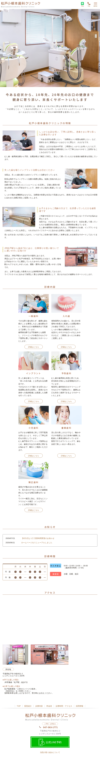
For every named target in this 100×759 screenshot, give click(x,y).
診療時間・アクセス (64, 706)
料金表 (49, 706)
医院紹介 (28, 706)
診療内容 (39, 706)
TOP (19, 706)
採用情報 (79, 706)
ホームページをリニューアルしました (36, 543)
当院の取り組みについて (50, 752)
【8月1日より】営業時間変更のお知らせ (37, 538)
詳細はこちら (33, 347)
